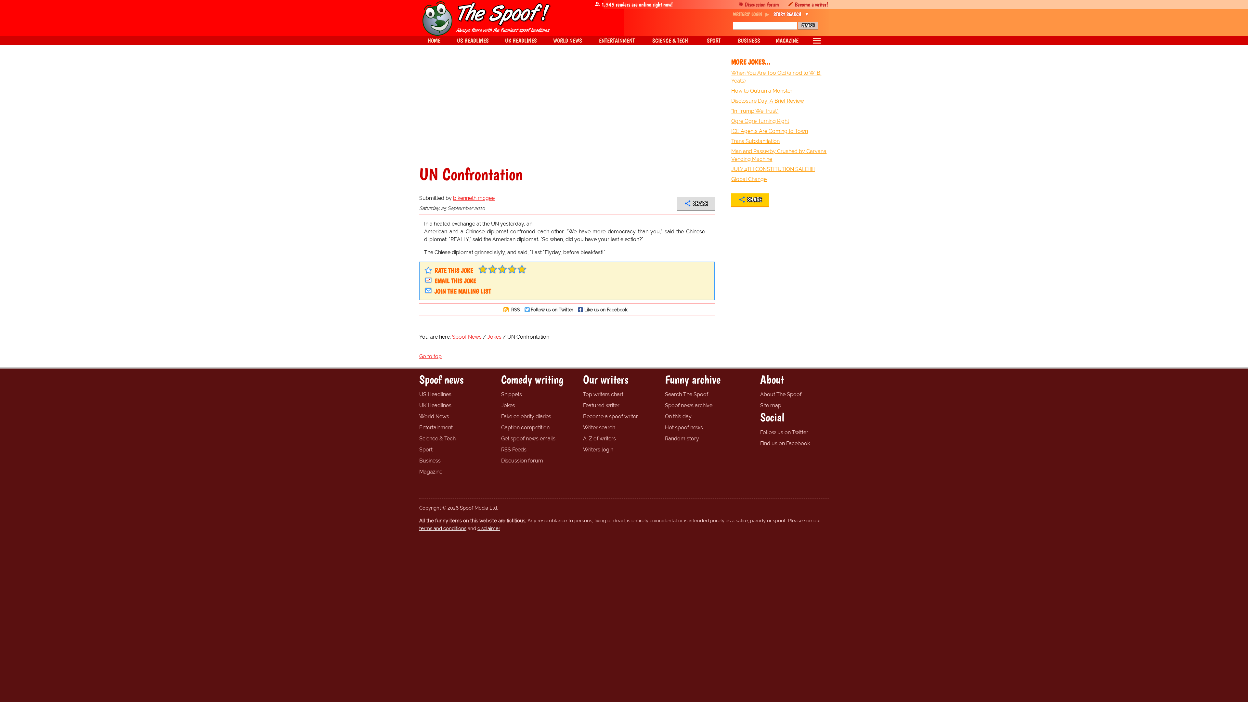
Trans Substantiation (755, 141)
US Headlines (435, 394)
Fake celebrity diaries (526, 416)
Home (434, 40)
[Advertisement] (567, 108)
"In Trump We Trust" (754, 111)
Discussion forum (762, 4)
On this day (678, 416)
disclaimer (488, 528)
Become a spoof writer (610, 416)
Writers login (598, 450)
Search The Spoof (686, 394)
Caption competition (525, 427)
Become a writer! (811, 4)
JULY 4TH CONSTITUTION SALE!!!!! (773, 169)
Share (700, 203)
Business (430, 461)
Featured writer (601, 405)
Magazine (430, 472)
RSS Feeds (513, 450)
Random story (682, 439)
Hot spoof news (684, 427)
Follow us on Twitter (552, 309)
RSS (515, 309)
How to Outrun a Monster (761, 91)
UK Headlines (435, 405)
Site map (770, 405)
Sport (426, 450)
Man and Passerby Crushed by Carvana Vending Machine (778, 155)
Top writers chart (603, 394)
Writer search (599, 427)
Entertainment (436, 427)
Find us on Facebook (785, 443)
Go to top (430, 356)
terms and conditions (442, 528)
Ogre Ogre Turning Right (760, 121)
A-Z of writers (599, 439)
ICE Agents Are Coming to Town (769, 131)
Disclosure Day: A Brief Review (767, 101)
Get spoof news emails (528, 439)
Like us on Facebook (605, 309)
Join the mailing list (463, 291)
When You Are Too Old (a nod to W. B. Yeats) (776, 77)
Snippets (511, 394)
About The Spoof (780, 394)
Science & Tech (437, 439)
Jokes (508, 405)
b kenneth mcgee (474, 198)
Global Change (749, 179)
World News (434, 416)
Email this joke (455, 281)
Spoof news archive (688, 405)
